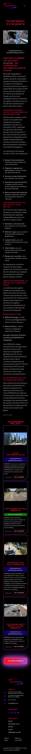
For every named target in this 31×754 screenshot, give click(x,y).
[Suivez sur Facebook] (9, 712)
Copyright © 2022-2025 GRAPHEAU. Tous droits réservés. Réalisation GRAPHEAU (15, 749)
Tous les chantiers (15, 661)
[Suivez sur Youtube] (18, 712)
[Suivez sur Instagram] (15, 712)
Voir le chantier (19, 477)
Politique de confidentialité (18, 739)
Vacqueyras (8, 63)
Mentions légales (6, 739)
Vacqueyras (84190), (18, 81)
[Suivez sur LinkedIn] (12, 712)
